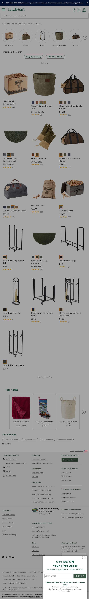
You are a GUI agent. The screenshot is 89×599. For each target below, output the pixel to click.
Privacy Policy (65, 591)
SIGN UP (80, 576)
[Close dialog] (85, 557)
